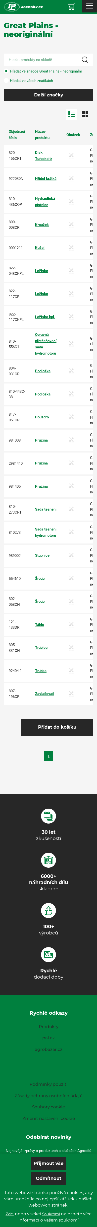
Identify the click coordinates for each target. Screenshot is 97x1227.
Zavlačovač (44, 693)
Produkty (48, 1026)
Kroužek (42, 225)
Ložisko (41, 271)
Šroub (40, 578)
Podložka (42, 371)
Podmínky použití (49, 1084)
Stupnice (42, 555)
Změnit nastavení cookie (48, 1118)
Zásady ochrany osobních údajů (49, 1095)
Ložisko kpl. (45, 317)
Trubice (41, 647)
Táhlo (39, 624)
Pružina (41, 440)
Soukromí (51, 1214)
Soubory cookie (48, 1106)
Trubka (41, 671)
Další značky (48, 95)
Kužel (40, 247)
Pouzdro (42, 417)
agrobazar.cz (48, 1049)
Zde (9, 1214)
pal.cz (48, 1037)
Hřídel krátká (45, 178)
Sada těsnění (45, 509)
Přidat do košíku (57, 727)
